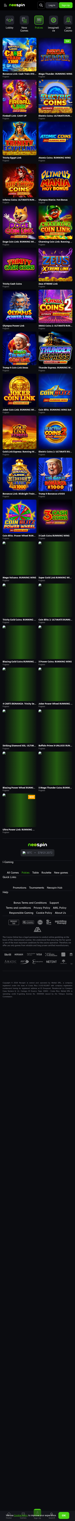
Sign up (66, 5)
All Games (13, 872)
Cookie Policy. (21, 1515)
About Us (60, 913)
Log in (52, 5)
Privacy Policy (42, 908)
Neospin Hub (54, 887)
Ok (64, 1515)
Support (54, 903)
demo (19, 54)
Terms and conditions (18, 908)
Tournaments (36, 887)
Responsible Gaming (21, 913)
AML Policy (59, 908)
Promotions (19, 887)
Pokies (25, 872)
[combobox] (37, 25)
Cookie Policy (44, 913)
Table (35, 872)
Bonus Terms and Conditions (30, 903)
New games (61, 872)
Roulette (46, 872)
